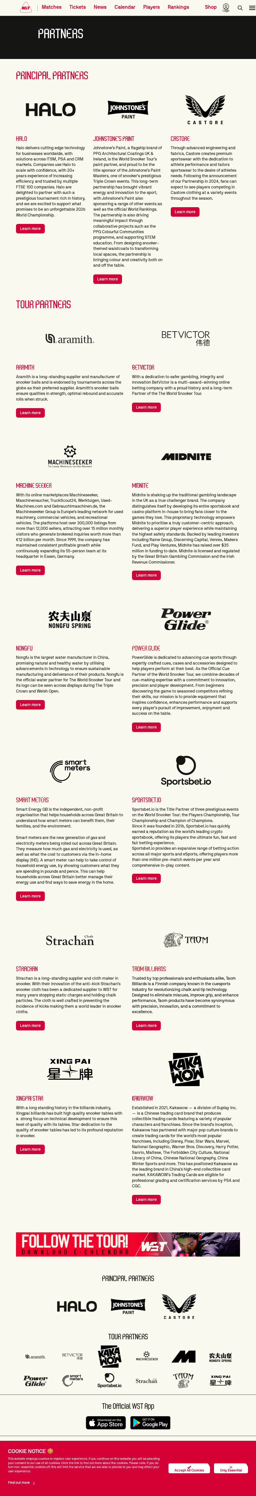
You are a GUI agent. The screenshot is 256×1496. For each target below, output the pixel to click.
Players (151, 7)
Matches (52, 7)
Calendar (124, 7)
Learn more (30, 229)
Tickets (78, 7)
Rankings (178, 7)
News (100, 7)
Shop (211, 7)
